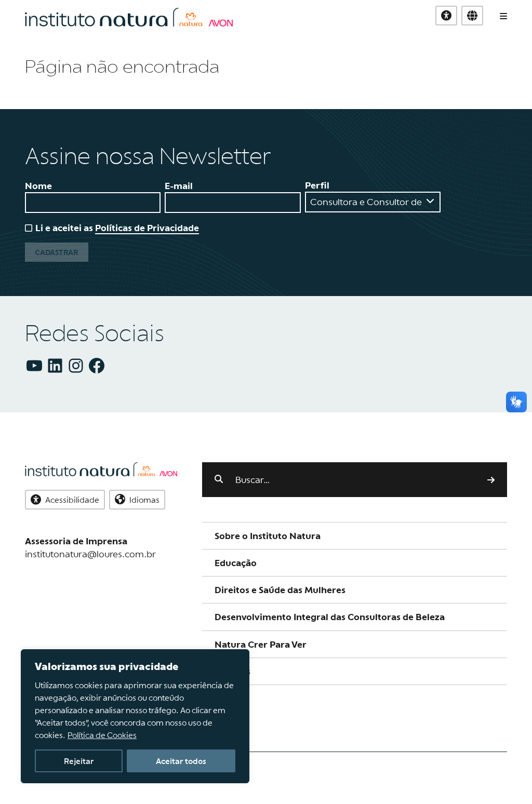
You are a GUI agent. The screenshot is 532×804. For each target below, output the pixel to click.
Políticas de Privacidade (147, 227)
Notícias (232, 671)
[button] (472, 15)
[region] (135, 716)
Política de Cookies (102, 734)
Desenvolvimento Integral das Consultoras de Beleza (330, 617)
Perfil (317, 185)
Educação (236, 563)
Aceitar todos (181, 760)
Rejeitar (79, 760)
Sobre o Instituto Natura (268, 536)
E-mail (179, 185)
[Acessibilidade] (446, 15)
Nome (38, 185)
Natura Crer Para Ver (261, 644)
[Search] (491, 479)
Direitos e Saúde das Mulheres (280, 590)
